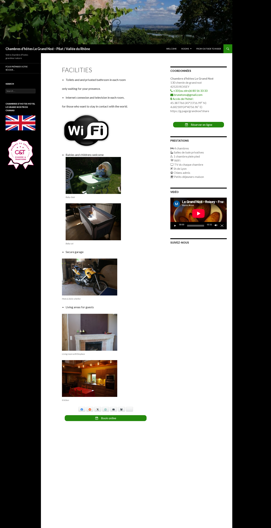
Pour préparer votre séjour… (17, 68)
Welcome (171, 48)
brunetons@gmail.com (187, 94)
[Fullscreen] (222, 226)
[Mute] (216, 226)
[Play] (175, 226)
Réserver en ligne (201, 124)
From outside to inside (208, 48)
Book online (108, 418)
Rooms (185, 48)
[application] (198, 213)
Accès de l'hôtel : (183, 98)
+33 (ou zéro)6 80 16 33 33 (190, 90)
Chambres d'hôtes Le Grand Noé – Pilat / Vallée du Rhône (48, 49)
